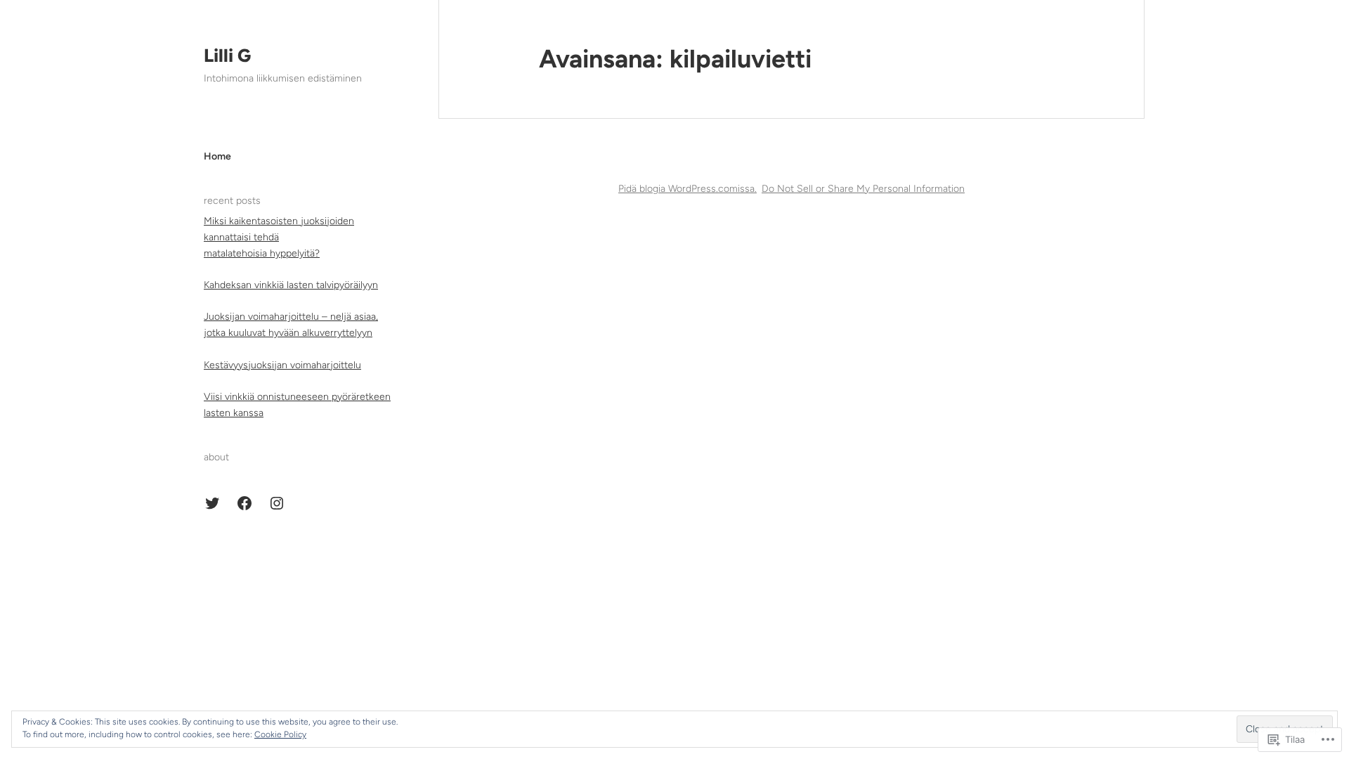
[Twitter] (212, 503)
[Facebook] (244, 503)
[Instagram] (276, 503)
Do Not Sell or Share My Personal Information (863, 189)
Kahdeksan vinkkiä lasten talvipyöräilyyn (291, 285)
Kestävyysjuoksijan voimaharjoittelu (282, 365)
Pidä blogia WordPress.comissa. (687, 189)
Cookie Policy (280, 734)
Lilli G (227, 55)
